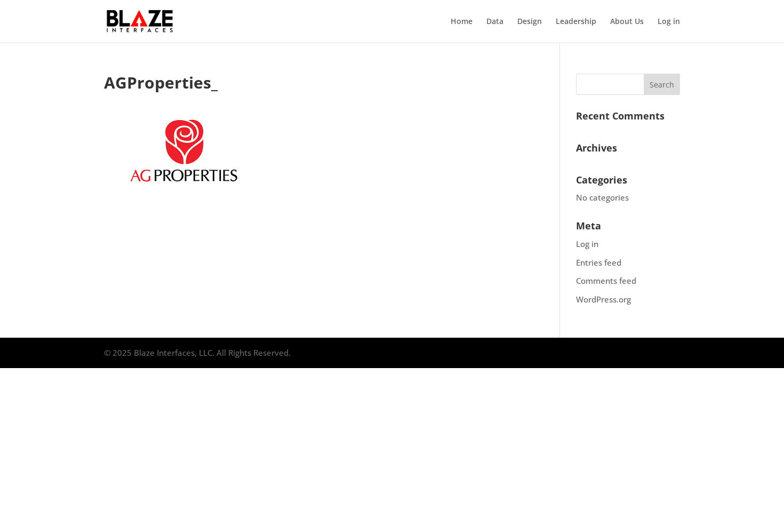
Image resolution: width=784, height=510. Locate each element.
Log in (669, 22)
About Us (627, 22)
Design (529, 22)
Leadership (576, 22)
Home (462, 22)
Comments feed (606, 280)
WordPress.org (603, 299)
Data (494, 22)
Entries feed (598, 262)
